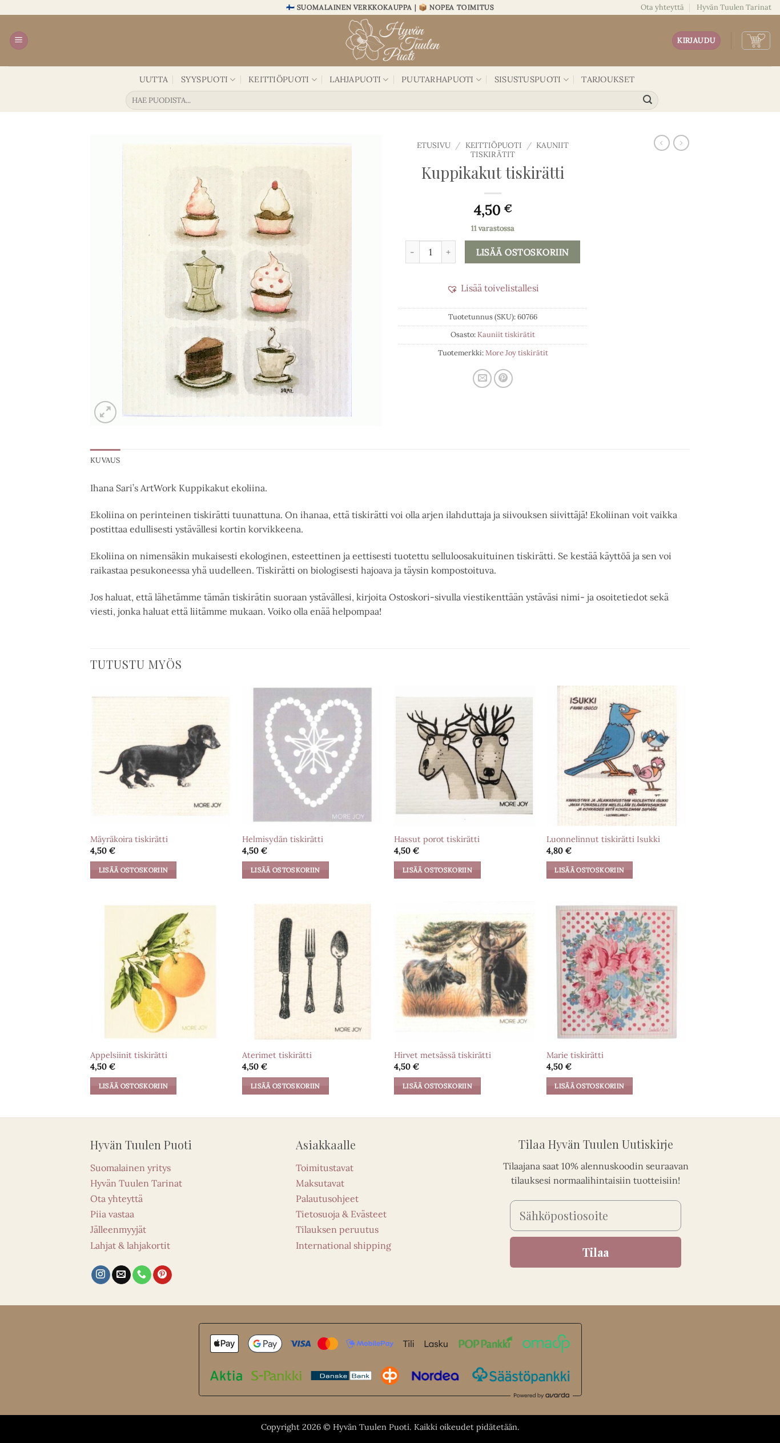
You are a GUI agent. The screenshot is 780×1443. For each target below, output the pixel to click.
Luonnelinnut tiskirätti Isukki (603, 839)
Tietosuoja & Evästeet (341, 1214)
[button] (19, 40)
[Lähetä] (648, 100)
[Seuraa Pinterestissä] (162, 1275)
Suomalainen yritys (130, 1167)
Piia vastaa (112, 1214)
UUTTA (153, 79)
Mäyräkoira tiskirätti (129, 839)
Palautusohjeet (327, 1198)
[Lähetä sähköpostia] (121, 1275)
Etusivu (434, 145)
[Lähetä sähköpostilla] (482, 378)
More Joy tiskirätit (516, 353)
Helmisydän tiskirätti (282, 839)
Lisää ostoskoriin (522, 252)
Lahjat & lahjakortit (130, 1245)
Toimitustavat (324, 1167)
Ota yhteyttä (662, 7)
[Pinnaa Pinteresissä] (503, 378)
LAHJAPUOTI (355, 79)
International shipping (343, 1245)
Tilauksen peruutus (337, 1229)
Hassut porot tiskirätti (437, 839)
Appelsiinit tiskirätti (128, 1055)
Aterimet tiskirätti (277, 1055)
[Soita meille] (141, 1275)
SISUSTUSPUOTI (527, 79)
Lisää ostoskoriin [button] (133, 869)
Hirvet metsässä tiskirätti (442, 1055)
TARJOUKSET (607, 79)
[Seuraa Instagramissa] (100, 1275)
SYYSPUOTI (204, 79)
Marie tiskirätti (575, 1055)
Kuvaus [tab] (105, 460)
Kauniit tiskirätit (506, 334)
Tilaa (595, 1252)
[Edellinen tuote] (681, 143)
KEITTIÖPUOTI (278, 79)
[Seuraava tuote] (662, 143)
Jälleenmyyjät (118, 1229)
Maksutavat (320, 1183)
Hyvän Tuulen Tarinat (734, 7)
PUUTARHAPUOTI (437, 79)
